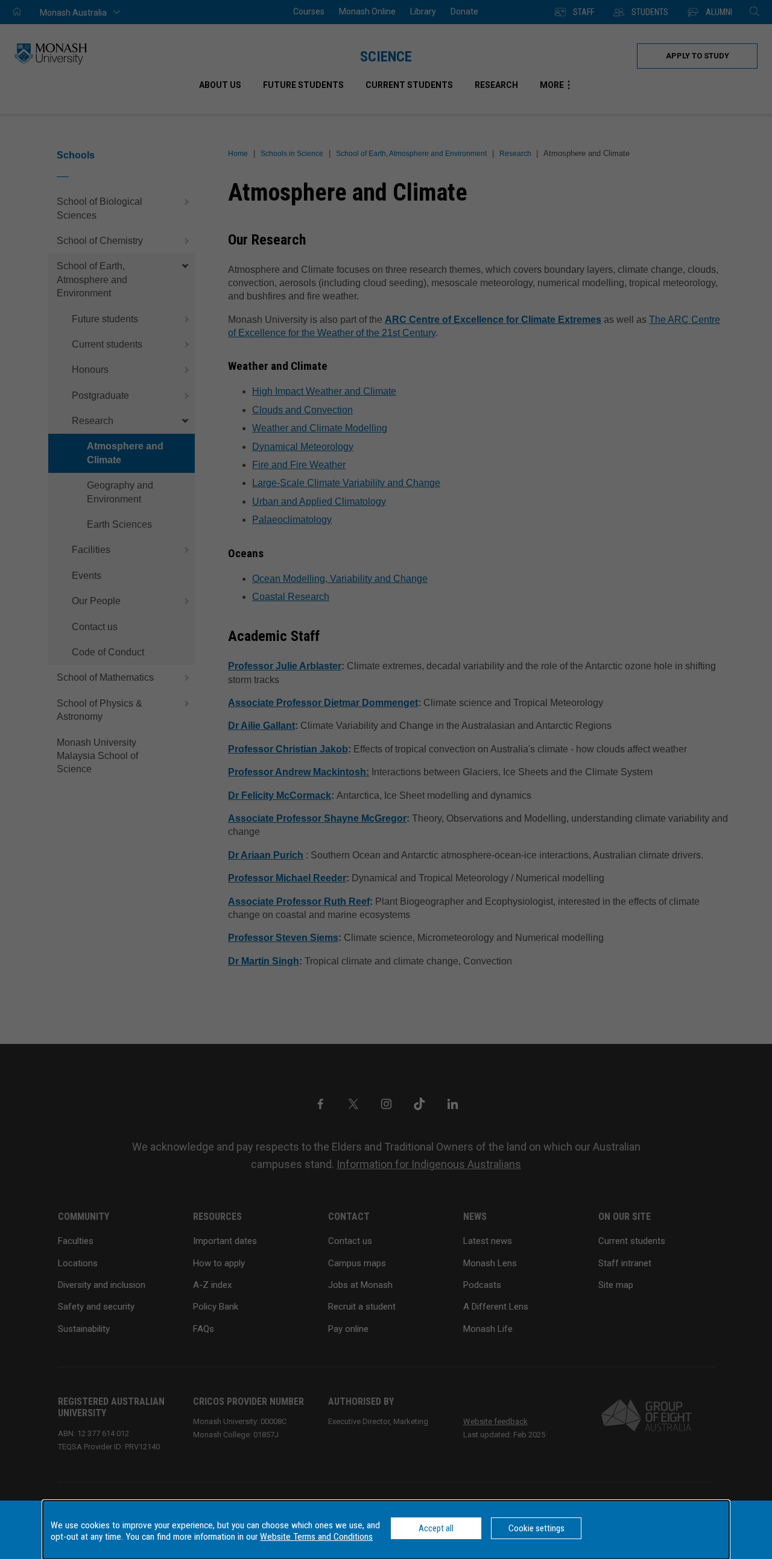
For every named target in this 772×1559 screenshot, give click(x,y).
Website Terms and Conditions (316, 1536)
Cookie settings (536, 1528)
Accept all (436, 1528)
